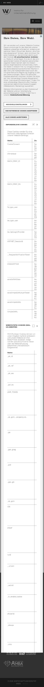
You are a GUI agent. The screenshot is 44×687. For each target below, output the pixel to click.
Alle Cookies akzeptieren (16, 117)
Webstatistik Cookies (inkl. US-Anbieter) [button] (18, 326)
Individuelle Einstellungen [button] (16, 104)
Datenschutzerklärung (20, 95)
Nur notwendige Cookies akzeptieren (21, 111)
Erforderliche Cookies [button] (16, 124)
